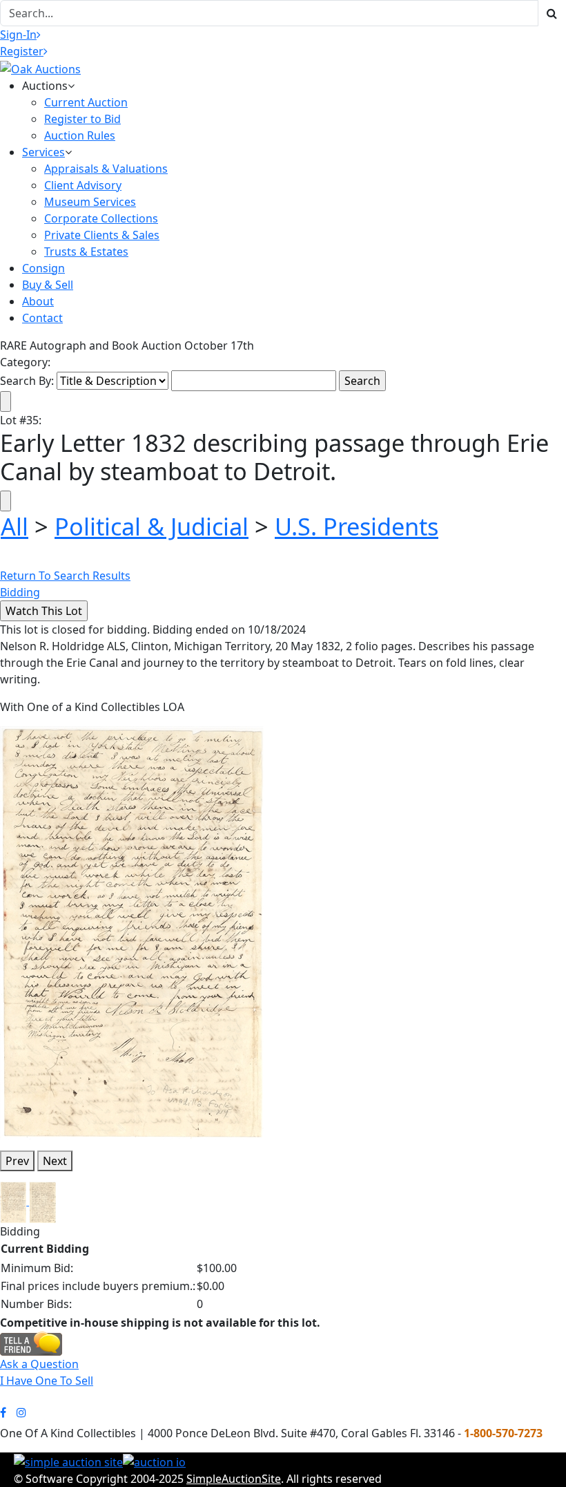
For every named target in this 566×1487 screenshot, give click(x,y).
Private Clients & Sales (101, 235)
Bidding (20, 592)
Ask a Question (39, 1364)
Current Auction (86, 102)
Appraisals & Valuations (106, 168)
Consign (43, 268)
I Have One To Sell (46, 1380)
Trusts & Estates (86, 251)
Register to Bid (82, 118)
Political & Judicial (151, 526)
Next (55, 1160)
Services (43, 152)
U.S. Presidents (356, 526)
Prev (17, 1160)
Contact (42, 317)
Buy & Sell (47, 284)
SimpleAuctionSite (233, 1478)
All (14, 526)
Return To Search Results (65, 575)
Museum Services (90, 201)
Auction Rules (79, 135)
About (38, 301)
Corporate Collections (101, 218)
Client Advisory (82, 185)
